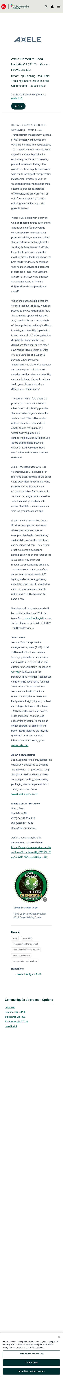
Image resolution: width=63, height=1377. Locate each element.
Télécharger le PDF (15, 1012)
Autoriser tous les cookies (31, 1371)
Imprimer (10, 1007)
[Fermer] (59, 1337)
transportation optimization (25, 961)
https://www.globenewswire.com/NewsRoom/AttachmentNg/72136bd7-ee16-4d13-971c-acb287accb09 (31, 852)
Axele (15, 938)
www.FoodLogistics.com (38, 618)
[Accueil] (15, 6)
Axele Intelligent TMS (29, 974)
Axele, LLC (16, 98)
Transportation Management (25, 944)
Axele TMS (27, 938)
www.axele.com (19, 745)
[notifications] (52, 7)
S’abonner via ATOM (16, 1021)
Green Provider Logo (26, 907)
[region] (31, 1355)
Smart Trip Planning (21, 955)
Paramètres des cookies (31, 1353)
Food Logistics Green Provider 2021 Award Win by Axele (30, 915)
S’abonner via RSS (15, 1016)
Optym (15, 671)
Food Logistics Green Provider (26, 950)
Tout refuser (31, 1362)
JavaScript (11, 1026)
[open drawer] (59, 7)
